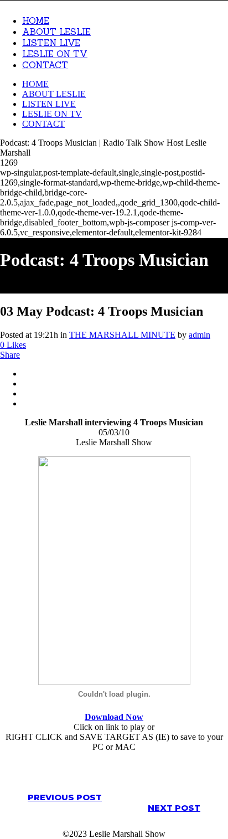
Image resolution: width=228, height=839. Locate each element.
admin (199, 334)
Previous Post (65, 797)
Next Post (174, 807)
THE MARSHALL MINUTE (122, 334)
